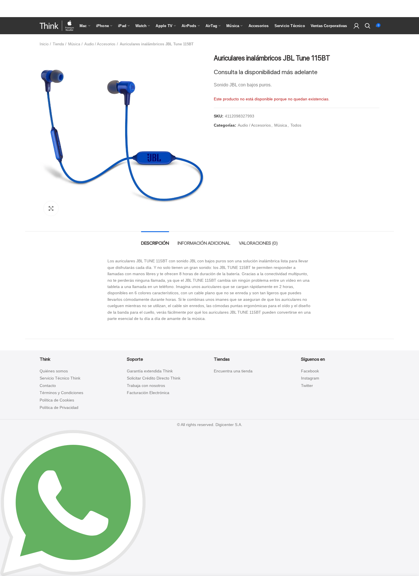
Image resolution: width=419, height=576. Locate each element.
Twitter (307, 385)
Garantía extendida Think (150, 371)
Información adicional (204, 243)
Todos (295, 125)
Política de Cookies (57, 400)
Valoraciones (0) (258, 243)
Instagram (310, 378)
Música (74, 44)
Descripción (155, 243)
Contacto (48, 385)
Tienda (58, 44)
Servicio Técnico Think (60, 378)
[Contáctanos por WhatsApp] (73, 502)
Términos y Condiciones (61, 392)
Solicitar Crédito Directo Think (153, 378)
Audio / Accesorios (99, 44)
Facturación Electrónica (148, 392)
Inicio (44, 44)
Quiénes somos (54, 371)
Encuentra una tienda (233, 371)
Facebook (310, 371)
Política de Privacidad (59, 407)
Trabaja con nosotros (146, 385)
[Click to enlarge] (51, 208)
